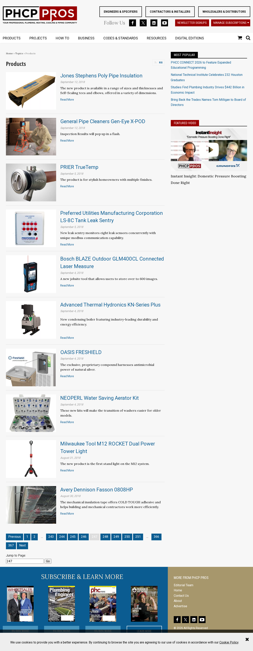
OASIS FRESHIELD (81, 352)
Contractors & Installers (170, 11)
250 (127, 537)
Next (22, 545)
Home (9, 53)
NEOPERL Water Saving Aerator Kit (99, 398)
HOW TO (62, 38)
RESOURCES (156, 38)
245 (73, 537)
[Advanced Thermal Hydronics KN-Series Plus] (31, 320)
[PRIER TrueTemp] (31, 182)
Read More (67, 99)
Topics (19, 53)
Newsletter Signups (192, 22)
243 (51, 537)
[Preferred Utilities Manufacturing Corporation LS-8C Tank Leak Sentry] (31, 228)
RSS (160, 62)
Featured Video (185, 123)
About (178, 601)
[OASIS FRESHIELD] (31, 367)
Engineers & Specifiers (121, 11)
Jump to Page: (16, 555)
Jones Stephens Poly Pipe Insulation (101, 76)
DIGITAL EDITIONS (189, 38)
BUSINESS (86, 38)
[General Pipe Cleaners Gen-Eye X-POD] (31, 136)
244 (62, 537)
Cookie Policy (228, 642)
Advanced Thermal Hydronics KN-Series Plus (110, 305)
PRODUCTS (12, 38)
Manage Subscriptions (229, 22)
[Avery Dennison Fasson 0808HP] (31, 504)
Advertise (180, 606)
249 (116, 537)
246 (83, 537)
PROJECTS (38, 38)
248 (105, 537)
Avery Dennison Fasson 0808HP (96, 490)
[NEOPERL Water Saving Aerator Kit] (31, 413)
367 (11, 545)
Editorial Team (183, 585)
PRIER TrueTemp (79, 167)
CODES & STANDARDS (120, 38)
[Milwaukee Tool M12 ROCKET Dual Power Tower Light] (31, 459)
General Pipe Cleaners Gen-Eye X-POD (102, 121)
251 (138, 537)
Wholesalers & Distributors (224, 11)
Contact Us (181, 596)
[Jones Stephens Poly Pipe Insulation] (31, 90)
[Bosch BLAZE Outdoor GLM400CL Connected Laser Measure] (31, 274)
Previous (14, 537)
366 (156, 537)
